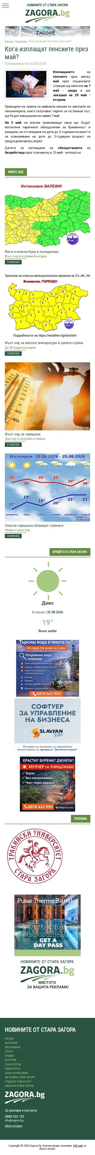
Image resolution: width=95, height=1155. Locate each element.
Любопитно (13, 1068)
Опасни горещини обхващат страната (34, 525)
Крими (9, 1055)
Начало (9, 41)
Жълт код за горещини (22, 434)
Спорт (9, 1051)
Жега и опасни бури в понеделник (32, 251)
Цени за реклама (16, 1073)
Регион (9, 1038)
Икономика (13, 1047)
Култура (10, 1060)
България (21, 41)
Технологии (13, 1064)
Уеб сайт (78, 1145)
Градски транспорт (18, 1081)
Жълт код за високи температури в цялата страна (44, 343)
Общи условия (13, 1125)
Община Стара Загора (19, 1085)
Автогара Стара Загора (20, 1077)
